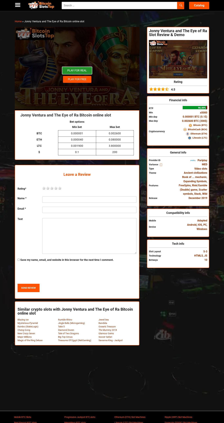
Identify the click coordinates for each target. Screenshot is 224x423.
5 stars (60, 188)
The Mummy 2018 (108, 330)
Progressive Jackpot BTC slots (79, 417)
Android (191, 224)
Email (22, 208)
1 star (44, 188)
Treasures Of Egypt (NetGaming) (74, 340)
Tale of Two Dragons (68, 333)
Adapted (202, 220)
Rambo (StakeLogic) (28, 326)
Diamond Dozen (66, 330)
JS (205, 255)
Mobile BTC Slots (22, 417)
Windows (202, 229)
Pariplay (202, 160)
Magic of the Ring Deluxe (30, 340)
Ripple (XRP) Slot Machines (178, 417)
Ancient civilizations (195, 172)
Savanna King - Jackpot (111, 340)
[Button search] (180, 5)
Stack (197, 193)
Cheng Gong (24, 330)
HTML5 (198, 255)
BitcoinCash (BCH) (197, 129)
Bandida (103, 323)
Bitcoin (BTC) (200, 125)
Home (18, 21)
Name (22, 198)
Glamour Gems (106, 333)
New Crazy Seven (26, 333)
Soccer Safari (105, 337)
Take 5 (61, 326)
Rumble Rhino (65, 320)
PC (205, 224)
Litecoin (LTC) (199, 137)
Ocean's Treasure (107, 326)
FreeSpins (185, 185)
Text (20, 219)
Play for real (77, 70)
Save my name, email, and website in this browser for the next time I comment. (67, 259)
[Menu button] (17, 5)
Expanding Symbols (195, 181)
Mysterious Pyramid (28, 323)
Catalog (199, 5)
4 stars (56, 188)
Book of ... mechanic (194, 177)
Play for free (77, 79)
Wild (204, 193)
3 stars (52, 188)
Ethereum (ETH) (198, 133)
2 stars (48, 188)
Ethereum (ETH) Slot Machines (129, 417)
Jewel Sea (104, 320)
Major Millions (25, 337)
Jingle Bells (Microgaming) (71, 323)
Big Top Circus (65, 337)
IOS (200, 224)
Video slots (200, 168)
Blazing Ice (23, 320)
